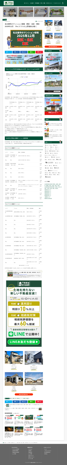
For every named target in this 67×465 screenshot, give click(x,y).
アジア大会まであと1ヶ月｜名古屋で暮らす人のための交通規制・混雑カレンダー (53, 125)
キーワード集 (30, 458)
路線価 (49, 177)
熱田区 (47, 174)
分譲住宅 (58, 157)
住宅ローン (48, 157)
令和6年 (51, 155)
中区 (58, 151)
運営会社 (45, 453)
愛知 (52, 168)
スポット (57, 147)
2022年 (47, 145)
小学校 (55, 165)
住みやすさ (55, 155)
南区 (54, 159)
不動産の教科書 (32, 462)
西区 (28, 398)
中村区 (57, 153)
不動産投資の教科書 (15, 452)
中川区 (52, 153)
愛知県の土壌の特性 (48, 198)
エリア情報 (4, 19)
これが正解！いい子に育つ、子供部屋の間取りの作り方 (55, 131)
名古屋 (59, 159)
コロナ (53, 147)
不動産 (47, 151)
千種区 (50, 159)
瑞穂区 (51, 174)
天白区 (47, 165)
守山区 (51, 165)
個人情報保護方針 (47, 452)
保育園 (54, 157)
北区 (11, 398)
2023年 (51, 145)
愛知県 (57, 168)
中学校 (47, 153)
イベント (47, 147)
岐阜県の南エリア (48, 195)
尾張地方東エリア (48, 191)
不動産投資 (53, 151)
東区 (25, 398)
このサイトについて (47, 450)
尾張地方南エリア (48, 194)
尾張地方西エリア (48, 192)
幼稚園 (47, 168)
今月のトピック (31, 455)
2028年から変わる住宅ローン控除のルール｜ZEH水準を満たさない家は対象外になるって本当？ (53, 136)
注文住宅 (55, 172)
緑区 (55, 174)
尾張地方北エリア (48, 189)
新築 (46, 170)
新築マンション (20, 398)
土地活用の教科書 (15, 450)
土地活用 (29, 450)
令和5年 (47, 155)
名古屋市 (15, 398)
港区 (59, 172)
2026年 (56, 145)
